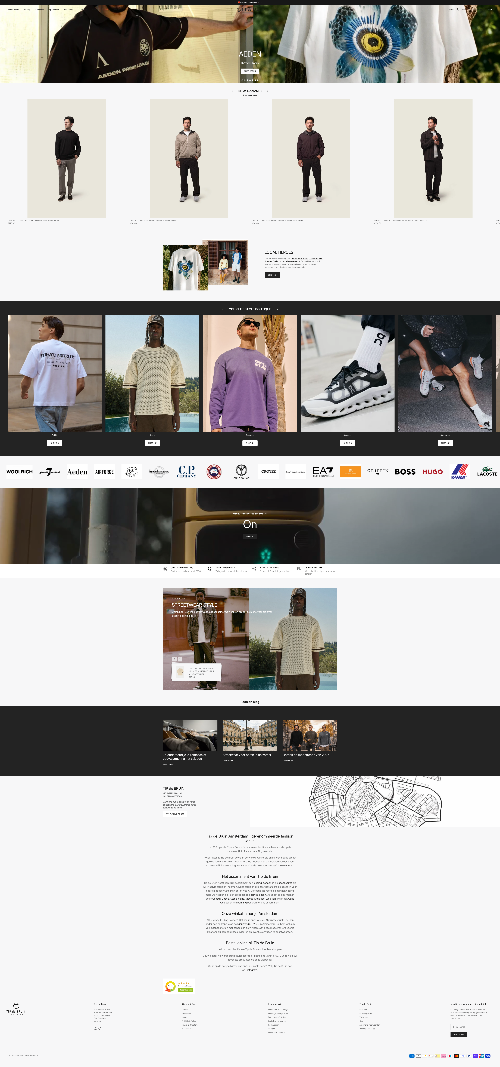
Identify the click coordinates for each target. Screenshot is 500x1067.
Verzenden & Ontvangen (278, 1009)
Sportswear (54, 9)
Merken (95, 9)
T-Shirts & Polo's (189, 1021)
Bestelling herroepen (277, 1021)
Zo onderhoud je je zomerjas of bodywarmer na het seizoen (184, 757)
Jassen (185, 1009)
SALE (106, 9)
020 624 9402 (100, 1018)
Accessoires (69, 9)
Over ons (363, 1009)
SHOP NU (272, 275)
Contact (271, 1029)
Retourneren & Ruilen (277, 1017)
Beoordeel (186, 990)
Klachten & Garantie (276, 1032)
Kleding (27, 9)
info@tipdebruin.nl (102, 1015)
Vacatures (364, 1017)
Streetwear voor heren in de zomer (247, 755)
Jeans (184, 1017)
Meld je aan (459, 1034)
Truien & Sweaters (190, 1025)
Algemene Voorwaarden (370, 1025)
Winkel (116, 9)
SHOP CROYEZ (250, 71)
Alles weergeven (250, 95)
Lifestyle (83, 9)
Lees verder (168, 764)
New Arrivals (13, 9)
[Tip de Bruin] (250, 9)
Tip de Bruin (19, 1055)
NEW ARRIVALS (250, 91)
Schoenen (39, 9)
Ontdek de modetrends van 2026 (306, 755)
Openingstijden (366, 1013)
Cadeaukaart (273, 1025)
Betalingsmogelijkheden (278, 1013)
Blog (361, 1021)
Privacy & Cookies (367, 1029)
